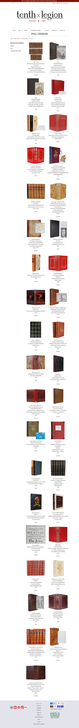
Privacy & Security (39, 717)
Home (14, 30)
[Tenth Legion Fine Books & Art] (39, 17)
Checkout (65, 3)
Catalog (47, 30)
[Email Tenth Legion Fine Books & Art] (26, 707)
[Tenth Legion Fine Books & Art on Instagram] (22, 707)
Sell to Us (39, 705)
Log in (54, 3)
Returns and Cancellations (38, 724)
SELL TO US (62, 30)
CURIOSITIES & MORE (36, 30)
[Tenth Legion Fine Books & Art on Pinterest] (19, 707)
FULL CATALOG (39, 34)
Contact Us (54, 30)
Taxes (39, 719)
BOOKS (25, 30)
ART (19, 30)
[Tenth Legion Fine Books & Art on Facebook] (11, 707)
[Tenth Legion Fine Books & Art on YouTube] (15, 707)
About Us (39, 710)
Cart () (60, 3)
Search (38, 721)
